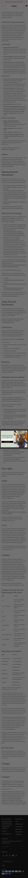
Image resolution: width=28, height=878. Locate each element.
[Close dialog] (26, 431)
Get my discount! (7, 441)
